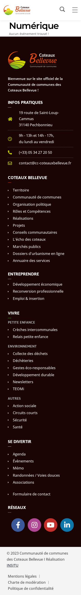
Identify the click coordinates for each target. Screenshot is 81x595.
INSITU (12, 565)
